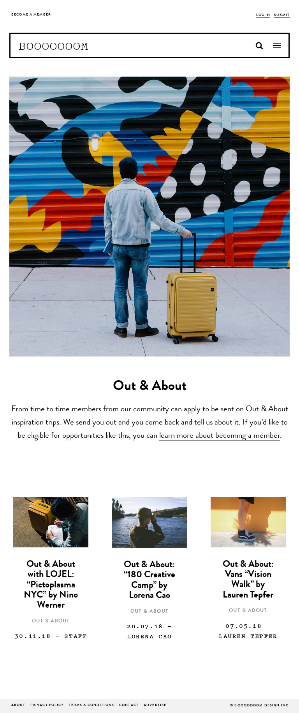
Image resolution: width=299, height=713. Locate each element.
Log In (263, 15)
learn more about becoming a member (219, 436)
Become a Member (31, 15)
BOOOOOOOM (53, 45)
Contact (129, 705)
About (18, 705)
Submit (282, 15)
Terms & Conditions (91, 705)
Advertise (155, 705)
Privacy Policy (47, 705)
